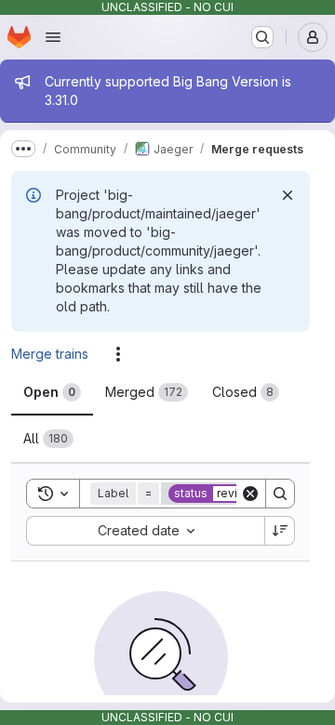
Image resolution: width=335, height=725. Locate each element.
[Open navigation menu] (53, 37)
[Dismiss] (287, 195)
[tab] (52, 392)
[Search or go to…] (262, 37)
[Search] (280, 493)
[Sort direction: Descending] (280, 531)
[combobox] (145, 531)
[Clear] (250, 493)
